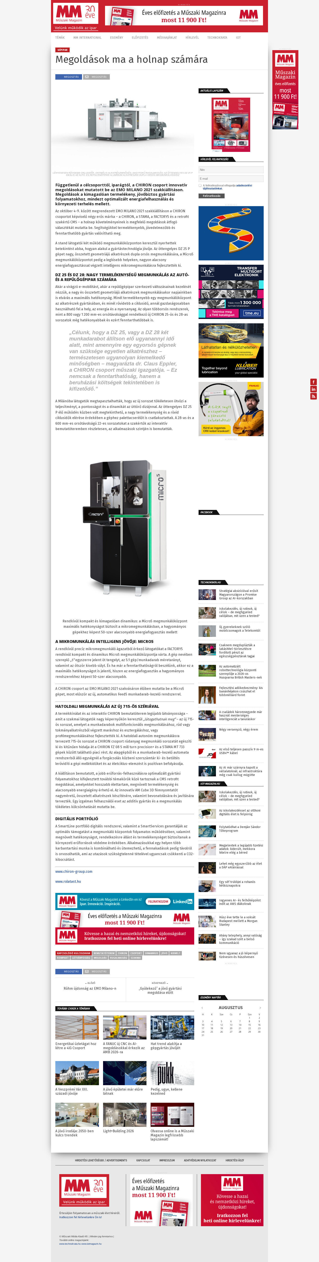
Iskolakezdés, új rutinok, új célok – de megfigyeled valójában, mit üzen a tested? (239, 612)
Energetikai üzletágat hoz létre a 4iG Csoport (75, 1046)
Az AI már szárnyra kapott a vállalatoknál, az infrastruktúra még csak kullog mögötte (240, 771)
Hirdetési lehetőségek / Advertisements (101, 1160)
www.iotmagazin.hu (91, 1243)
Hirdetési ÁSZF (235, 1160)
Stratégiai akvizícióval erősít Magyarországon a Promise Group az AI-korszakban (238, 594)
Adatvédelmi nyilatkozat (200, 1160)
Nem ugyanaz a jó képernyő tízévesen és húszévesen (238, 955)
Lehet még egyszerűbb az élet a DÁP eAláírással (240, 865)
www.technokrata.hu (70, 1243)
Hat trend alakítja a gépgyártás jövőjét (166, 1046)
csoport (136, 953)
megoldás (100, 957)
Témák (60, 37)
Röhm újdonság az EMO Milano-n (90, 988)
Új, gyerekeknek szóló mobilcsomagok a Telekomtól (239, 629)
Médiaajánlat (167, 37)
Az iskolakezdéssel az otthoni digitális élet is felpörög (239, 812)
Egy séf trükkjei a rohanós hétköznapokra (237, 883)
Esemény (116, 37)
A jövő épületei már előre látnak (123, 1091)
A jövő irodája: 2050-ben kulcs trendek (74, 1133)
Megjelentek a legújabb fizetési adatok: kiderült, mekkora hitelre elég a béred (241, 849)
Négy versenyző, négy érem (238, 729)
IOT (238, 37)
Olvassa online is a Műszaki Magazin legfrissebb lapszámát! (172, 1135)
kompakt (63, 957)
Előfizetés (140, 37)
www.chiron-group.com (73, 871)
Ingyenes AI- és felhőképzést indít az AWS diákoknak (240, 902)
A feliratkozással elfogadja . (227, 187)
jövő (164, 953)
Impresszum (167, 1160)
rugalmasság (118, 957)
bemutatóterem (104, 953)
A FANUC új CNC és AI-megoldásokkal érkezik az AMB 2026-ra (124, 1048)
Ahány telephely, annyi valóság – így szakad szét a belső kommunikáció (240, 939)
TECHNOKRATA (217, 37)
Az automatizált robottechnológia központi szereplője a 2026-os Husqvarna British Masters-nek (240, 672)
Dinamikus (151, 953)
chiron (122, 953)
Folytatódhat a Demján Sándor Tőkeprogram (240, 829)
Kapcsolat (143, 1160)
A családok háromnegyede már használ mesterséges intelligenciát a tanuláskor (240, 715)
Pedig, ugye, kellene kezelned (167, 1091)
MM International (87, 37)
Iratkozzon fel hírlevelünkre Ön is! (80, 1217)
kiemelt (175, 953)
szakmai (136, 957)
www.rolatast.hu (68, 881)
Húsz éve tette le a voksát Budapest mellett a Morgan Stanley (238, 921)
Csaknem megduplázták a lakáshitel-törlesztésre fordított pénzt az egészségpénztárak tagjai (237, 651)
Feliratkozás (211, 196)
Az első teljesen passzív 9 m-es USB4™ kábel (241, 751)
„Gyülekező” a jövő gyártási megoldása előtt (160, 990)
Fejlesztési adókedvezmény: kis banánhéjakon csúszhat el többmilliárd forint (241, 691)
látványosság (81, 957)
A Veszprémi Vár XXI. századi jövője (71, 1091)
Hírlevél (192, 37)
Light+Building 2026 (118, 1131)
